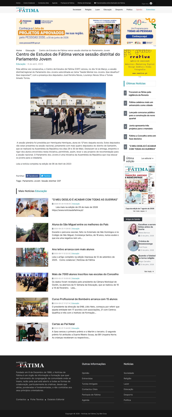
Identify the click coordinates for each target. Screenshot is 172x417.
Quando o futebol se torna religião (147, 256)
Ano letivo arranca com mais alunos (73, 249)
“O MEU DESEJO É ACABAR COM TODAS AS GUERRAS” (85, 199)
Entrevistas (150, 10)
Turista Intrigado (90, 384)
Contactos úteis (43, 3)
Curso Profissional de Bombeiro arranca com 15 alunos (84, 299)
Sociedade (77, 10)
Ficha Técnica (37, 399)
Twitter (46, 176)
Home (18, 3)
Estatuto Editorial (56, 399)
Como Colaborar (29, 3)
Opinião (139, 10)
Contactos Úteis (89, 389)
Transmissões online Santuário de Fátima (110, 3)
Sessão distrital (48, 181)
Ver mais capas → (140, 211)
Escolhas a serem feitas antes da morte (147, 226)
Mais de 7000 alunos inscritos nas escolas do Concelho (85, 274)
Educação (108, 10)
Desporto (119, 10)
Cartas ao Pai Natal (63, 324)
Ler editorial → (147, 158)
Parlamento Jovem (31, 181)
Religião (88, 10)
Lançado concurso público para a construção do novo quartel (142, 115)
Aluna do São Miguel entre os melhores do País (80, 224)
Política (129, 10)
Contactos (21, 399)
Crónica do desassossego (145, 242)
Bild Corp (103, 414)
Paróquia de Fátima (67, 3)
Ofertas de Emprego (84, 3)
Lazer (97, 10)
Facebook (33, 176)
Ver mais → (149, 271)
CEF (59, 181)
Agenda (54, 3)
